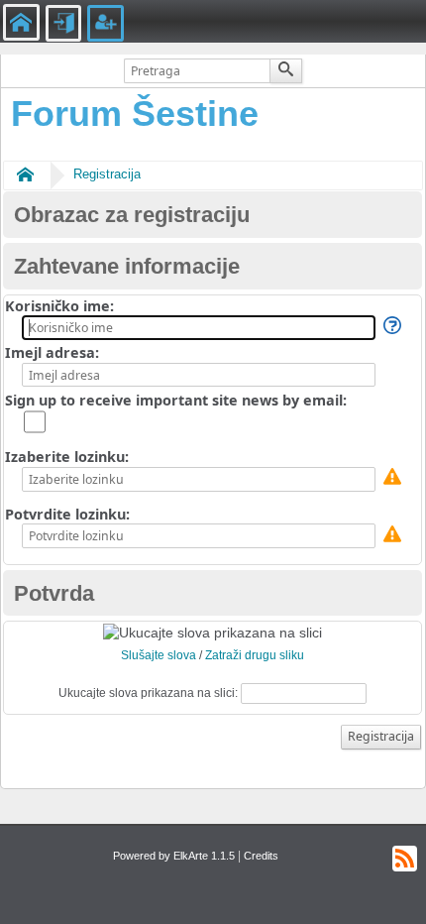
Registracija (107, 174)
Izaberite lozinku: (67, 456)
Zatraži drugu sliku (254, 655)
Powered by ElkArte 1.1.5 (174, 856)
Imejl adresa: (52, 352)
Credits (261, 856)
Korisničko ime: (59, 305)
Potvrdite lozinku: (67, 514)
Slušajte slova (158, 655)
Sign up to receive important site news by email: (176, 400)
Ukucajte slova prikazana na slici (146, 693)
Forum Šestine (135, 113)
